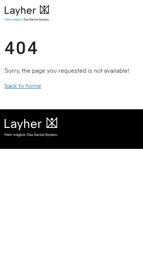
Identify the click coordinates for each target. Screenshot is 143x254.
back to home (23, 85)
